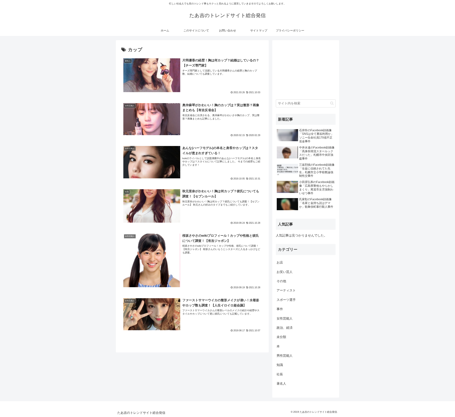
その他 (281, 281)
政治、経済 (285, 328)
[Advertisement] (306, 69)
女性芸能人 (285, 318)
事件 (280, 309)
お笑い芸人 (285, 272)
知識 (280, 365)
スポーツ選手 (286, 300)
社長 (280, 374)
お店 (280, 262)
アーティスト (286, 290)
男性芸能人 (285, 355)
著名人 (281, 383)
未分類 (281, 337)
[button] (332, 103)
